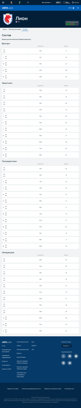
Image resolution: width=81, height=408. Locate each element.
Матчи (5, 29)
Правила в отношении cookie (52, 389)
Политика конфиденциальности (31, 389)
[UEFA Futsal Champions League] (28, 2)
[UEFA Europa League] (11, 2)
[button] (77, 7)
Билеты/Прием (21, 357)
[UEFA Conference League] (19, 2)
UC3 (33, 349)
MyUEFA (34, 345)
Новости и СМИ (6, 369)
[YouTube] (70, 365)
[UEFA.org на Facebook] (70, 358)
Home (7, 8)
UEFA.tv (19, 345)
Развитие (5, 361)
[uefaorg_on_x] (63, 358)
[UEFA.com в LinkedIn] (63, 365)
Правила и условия (12, 389)
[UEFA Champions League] (3, 2)
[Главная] (7, 342)
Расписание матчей (23, 349)
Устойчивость (6, 365)
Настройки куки (69, 389)
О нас (3, 346)
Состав (25, 29)
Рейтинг (19, 353)
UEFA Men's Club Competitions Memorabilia (21, 375)
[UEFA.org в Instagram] (76, 358)
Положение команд (15, 29)
